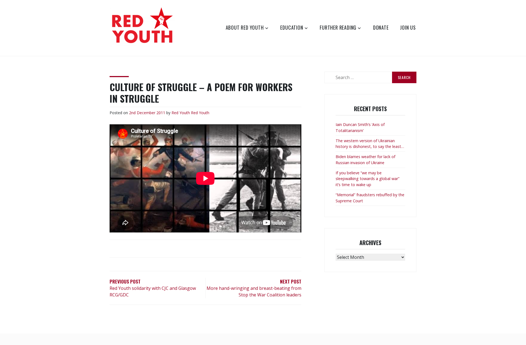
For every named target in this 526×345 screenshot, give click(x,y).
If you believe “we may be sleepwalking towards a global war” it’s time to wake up (367, 178)
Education (291, 27)
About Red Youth (245, 27)
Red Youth (180, 112)
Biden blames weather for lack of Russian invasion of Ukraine (365, 159)
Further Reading (338, 27)
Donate (381, 27)
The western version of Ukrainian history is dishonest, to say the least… (370, 143)
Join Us (408, 27)
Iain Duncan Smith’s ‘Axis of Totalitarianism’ (360, 127)
